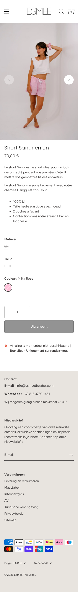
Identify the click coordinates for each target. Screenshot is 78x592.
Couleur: (18, 278)
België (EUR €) (13, 563)
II (10, 266)
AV (6, 500)
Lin (6, 246)
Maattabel (11, 487)
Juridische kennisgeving (21, 507)
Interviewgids (14, 494)
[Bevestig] (71, 455)
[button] (9, 80)
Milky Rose (8, 287)
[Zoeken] (61, 12)
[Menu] (7, 11)
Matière (10, 239)
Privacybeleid (14, 514)
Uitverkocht (39, 326)
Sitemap (10, 520)
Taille (8, 259)
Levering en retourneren (21, 481)
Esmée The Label (24, 574)
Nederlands (41, 563)
